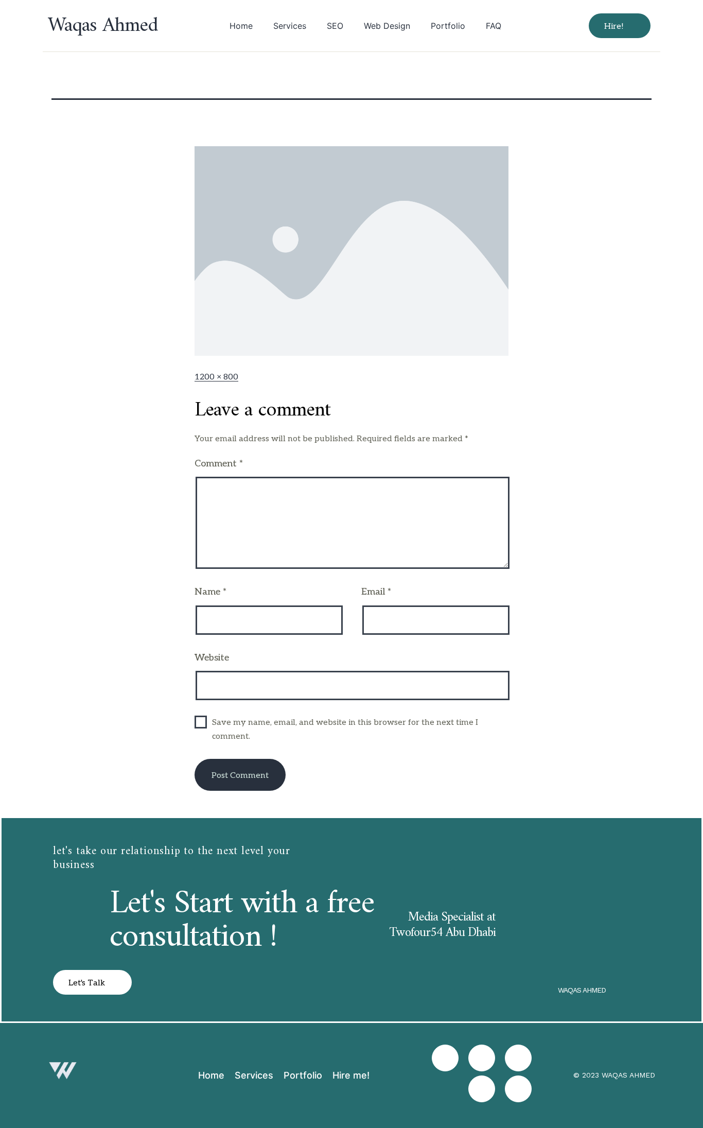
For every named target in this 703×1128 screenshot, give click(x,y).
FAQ (493, 26)
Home (241, 26)
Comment (219, 463)
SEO (335, 26)
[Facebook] (518, 1058)
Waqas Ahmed (103, 26)
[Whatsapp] (518, 1088)
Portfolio (448, 26)
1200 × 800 (216, 377)
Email (376, 591)
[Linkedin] (481, 1088)
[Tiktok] (481, 1058)
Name (210, 591)
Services (289, 26)
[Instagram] (445, 1058)
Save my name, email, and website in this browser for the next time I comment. (345, 729)
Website (212, 657)
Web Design (387, 26)
